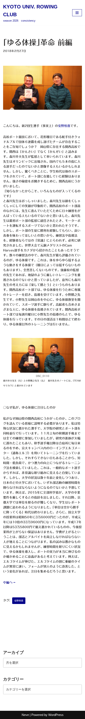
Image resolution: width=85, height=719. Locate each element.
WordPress (56, 715)
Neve (25, 715)
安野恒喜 (64, 125)
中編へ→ (9, 582)
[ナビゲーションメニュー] (77, 12)
